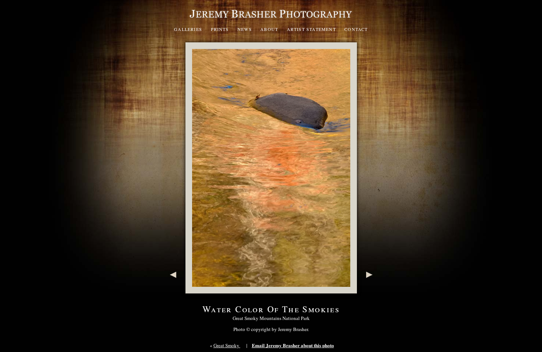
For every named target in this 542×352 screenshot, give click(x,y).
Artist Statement (311, 29)
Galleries (188, 29)
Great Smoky (226, 345)
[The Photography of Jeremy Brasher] (271, 20)
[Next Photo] (371, 289)
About (269, 29)
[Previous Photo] (171, 289)
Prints (220, 29)
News (244, 29)
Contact (356, 29)
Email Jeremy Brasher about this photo (293, 345)
